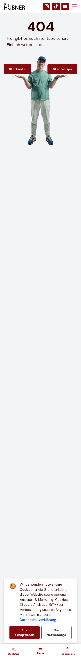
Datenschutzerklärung (38, 620)
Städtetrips (62, 69)
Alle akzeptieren (24, 632)
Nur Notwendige (56, 632)
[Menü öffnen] (74, 6)
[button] (13, 651)
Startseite (17, 69)
